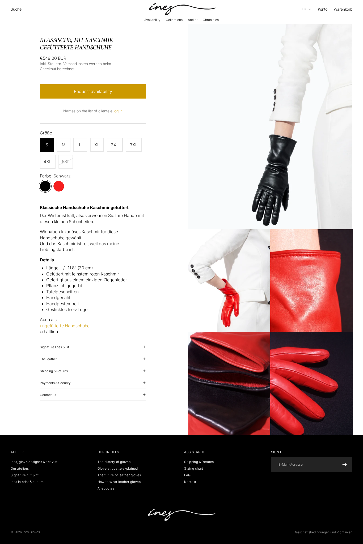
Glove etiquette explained (118, 468)
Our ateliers (20, 468)
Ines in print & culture (27, 482)
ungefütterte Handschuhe (65, 325)
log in (118, 111)
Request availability (93, 91)
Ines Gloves (31, 532)
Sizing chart (193, 468)
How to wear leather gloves (119, 482)
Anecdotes (106, 488)
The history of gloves (114, 462)
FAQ (187, 475)
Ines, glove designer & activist (34, 462)
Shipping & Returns (54, 371)
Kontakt (190, 482)
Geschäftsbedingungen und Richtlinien (323, 532)
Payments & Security (55, 383)
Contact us (48, 395)
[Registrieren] (344, 464)
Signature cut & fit (25, 475)
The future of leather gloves (119, 475)
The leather (48, 359)
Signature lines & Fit (54, 347)
